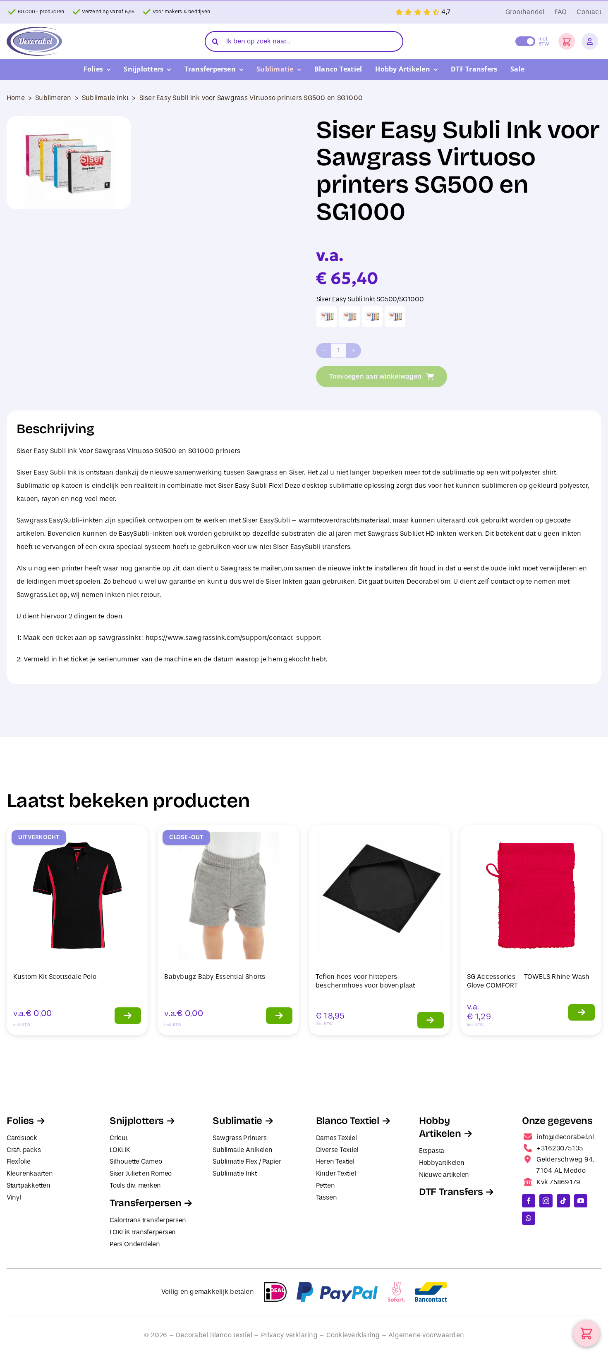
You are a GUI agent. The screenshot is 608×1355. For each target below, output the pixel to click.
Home (16, 98)
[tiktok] (563, 1200)
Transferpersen (145, 1203)
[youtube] (580, 1200)
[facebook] (528, 1200)
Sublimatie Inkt (105, 98)
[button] (567, 41)
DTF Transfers (451, 1192)
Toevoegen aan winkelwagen (375, 376)
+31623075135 (559, 1148)
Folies (20, 1120)
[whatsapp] (528, 1218)
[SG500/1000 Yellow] (395, 316)
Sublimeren (53, 98)
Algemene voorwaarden (426, 1335)
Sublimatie (237, 1120)
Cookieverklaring (353, 1335)
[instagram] (546, 1200)
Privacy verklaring (289, 1335)
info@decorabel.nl (565, 1137)
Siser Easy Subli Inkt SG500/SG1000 (370, 299)
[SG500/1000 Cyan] (349, 316)
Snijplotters (137, 1120)
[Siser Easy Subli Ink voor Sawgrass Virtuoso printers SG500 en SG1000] (69, 162)
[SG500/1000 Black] (326, 316)
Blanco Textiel (347, 1120)
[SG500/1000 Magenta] (372, 316)
